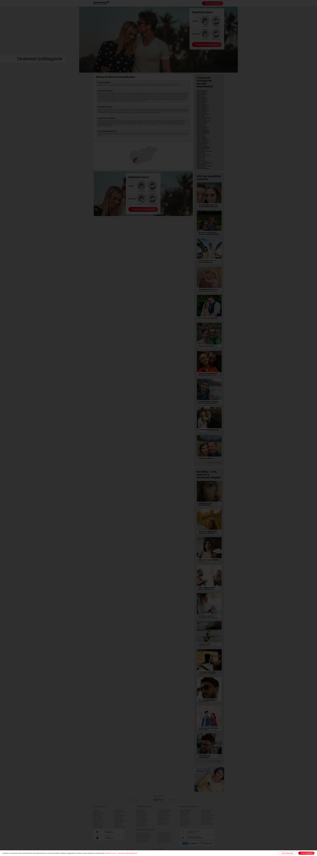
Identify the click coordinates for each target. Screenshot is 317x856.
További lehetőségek (287, 853)
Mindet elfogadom (306, 853)
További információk (110, 853)
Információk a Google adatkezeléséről (127, 853)
